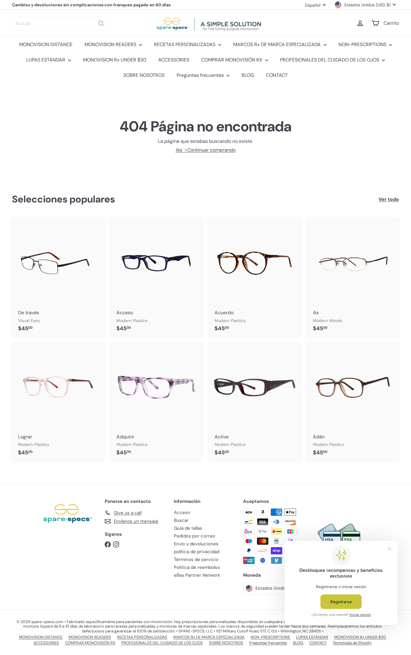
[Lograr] (58, 401)
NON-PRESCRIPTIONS (363, 44)
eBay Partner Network (197, 575)
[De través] (58, 277)
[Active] (255, 401)
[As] (353, 277)
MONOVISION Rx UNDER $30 (114, 60)
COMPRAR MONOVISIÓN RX (232, 60)
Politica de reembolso (197, 567)
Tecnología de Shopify (352, 642)
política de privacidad (196, 552)
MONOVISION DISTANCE (46, 44)
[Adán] (353, 401)
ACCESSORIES (173, 60)
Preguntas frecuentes (201, 75)
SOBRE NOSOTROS (144, 75)
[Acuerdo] (255, 277)
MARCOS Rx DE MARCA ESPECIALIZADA (277, 44)
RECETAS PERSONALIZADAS (185, 44)
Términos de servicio (196, 559)
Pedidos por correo (194, 536)
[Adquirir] (156, 401)
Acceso (182, 512)
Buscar (181, 520)
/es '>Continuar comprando (206, 150)
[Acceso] (156, 277)
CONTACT (277, 75)
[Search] (101, 23)
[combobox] (60, 23)
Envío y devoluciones (196, 544)
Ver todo (389, 199)
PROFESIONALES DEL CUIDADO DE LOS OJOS (330, 60)
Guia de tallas (188, 528)
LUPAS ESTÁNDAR (46, 60)
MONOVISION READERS (111, 44)
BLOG (248, 75)
